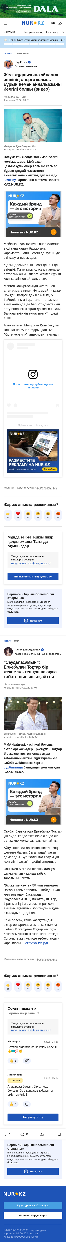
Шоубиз (9, 32)
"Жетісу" (10, 180)
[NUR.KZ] (33, 23)
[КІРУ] (60, 23)
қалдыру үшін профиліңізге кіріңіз (31, 563)
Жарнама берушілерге (33, 1215)
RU (53, 23)
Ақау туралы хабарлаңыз (33, 1205)
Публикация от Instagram (33, 425)
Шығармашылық (32, 32)
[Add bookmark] (59, 1134)
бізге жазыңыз (47, 488)
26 (8, 988)
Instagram (36, 620)
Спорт (7, 641)
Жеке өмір (52, 32)
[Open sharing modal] (42, 1134)
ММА (16, 641)
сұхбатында (13, 767)
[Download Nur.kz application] (33, 9)
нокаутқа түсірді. (36, 943)
